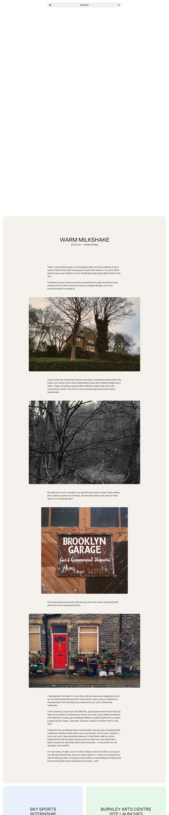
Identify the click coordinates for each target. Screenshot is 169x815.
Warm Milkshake (84, 240)
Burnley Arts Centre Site (96, 273)
